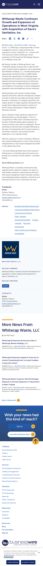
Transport (18, 223)
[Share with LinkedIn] (10, 38)
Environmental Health (22, 220)
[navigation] (39, 4)
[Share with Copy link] (27, 38)
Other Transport (20, 217)
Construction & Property (23, 213)
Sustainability (19, 234)
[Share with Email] (23, 38)
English (5, 286)
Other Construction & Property (26, 230)
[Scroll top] (35, 441)
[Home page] (10, 4)
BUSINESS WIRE (21, 45)
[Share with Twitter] (14, 38)
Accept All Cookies (28, 562)
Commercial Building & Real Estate (27, 210)
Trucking (35, 220)
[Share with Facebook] (18, 38)
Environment (19, 227)
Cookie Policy (8, 557)
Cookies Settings (12, 562)
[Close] (39, 552)
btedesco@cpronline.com (11, 198)
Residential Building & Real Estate (27, 206)
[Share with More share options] (32, 38)
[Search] (34, 4)
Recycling (26, 223)
